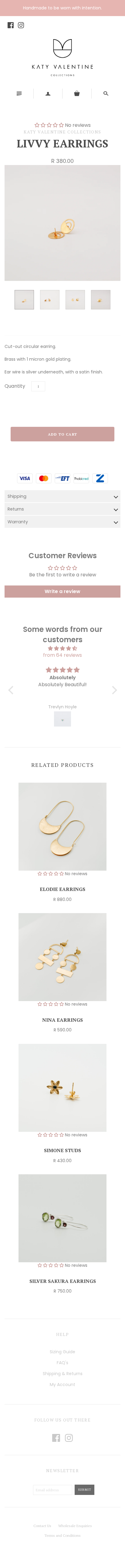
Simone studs (62, 1150)
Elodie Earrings (62, 889)
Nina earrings (62, 1020)
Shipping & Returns (63, 1374)
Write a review (62, 591)
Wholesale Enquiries (75, 1525)
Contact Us (42, 1525)
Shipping (17, 496)
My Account (62, 1384)
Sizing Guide (62, 1352)
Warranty (18, 522)
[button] (12, 690)
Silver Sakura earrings (62, 1281)
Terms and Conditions (62, 1535)
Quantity (15, 386)
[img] (62, 648)
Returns (16, 509)
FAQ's (62, 1363)
